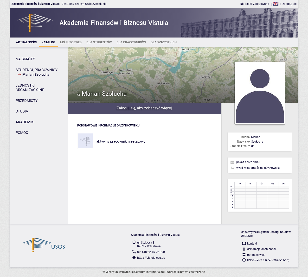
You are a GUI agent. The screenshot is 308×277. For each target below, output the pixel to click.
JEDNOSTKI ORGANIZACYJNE (30, 87)
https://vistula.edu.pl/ (151, 257)
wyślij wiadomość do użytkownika (258, 168)
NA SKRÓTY (25, 59)
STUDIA (22, 111)
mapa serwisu (256, 255)
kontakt (252, 243)
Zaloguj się (125, 108)
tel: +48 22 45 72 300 (151, 252)
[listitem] (26, 42)
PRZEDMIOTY (27, 101)
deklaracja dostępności (262, 249)
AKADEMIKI (25, 122)
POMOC (22, 133)
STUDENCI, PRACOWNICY (37, 70)
